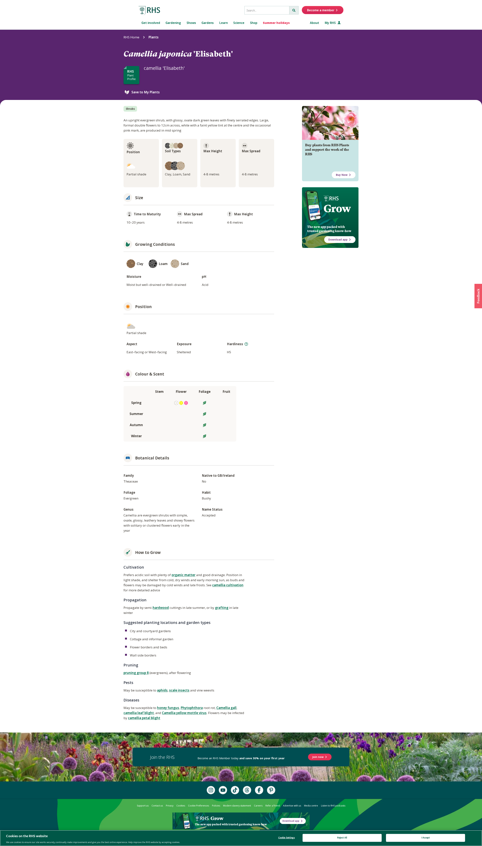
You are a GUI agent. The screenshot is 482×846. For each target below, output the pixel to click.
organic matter (183, 575)
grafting (221, 607)
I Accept (425, 837)
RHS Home (131, 37)
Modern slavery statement (237, 805)
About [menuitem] (314, 23)
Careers (258, 805)
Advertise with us (292, 805)
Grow (337, 209)
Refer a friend (272, 805)
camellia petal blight (144, 718)
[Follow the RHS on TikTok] (235, 790)
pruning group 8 (136, 673)
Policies (216, 805)
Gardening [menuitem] (173, 23)
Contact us (157, 805)
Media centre (311, 805)
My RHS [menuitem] (330, 23)
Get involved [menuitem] (150, 23)
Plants (153, 37)
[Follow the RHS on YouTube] (223, 790)
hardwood (161, 607)
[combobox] (267, 10)
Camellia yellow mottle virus (184, 713)
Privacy (169, 805)
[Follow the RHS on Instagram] (211, 790)
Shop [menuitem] (253, 23)
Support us (143, 805)
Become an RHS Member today (241, 758)
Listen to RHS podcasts (333, 805)
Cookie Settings (286, 837)
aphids (162, 690)
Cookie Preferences (198, 805)
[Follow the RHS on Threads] (247, 790)
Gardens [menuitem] (207, 23)
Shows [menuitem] (191, 23)
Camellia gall (226, 708)
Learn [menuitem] (223, 23)
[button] (478, 296)
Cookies (180, 805)
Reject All (342, 837)
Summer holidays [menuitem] (276, 23)
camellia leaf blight (139, 713)
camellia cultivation (227, 585)
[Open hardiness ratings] (246, 344)
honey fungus (168, 708)
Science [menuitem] (238, 23)
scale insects (179, 690)
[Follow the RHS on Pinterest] (271, 790)
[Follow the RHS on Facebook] (259, 790)
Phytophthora (192, 708)
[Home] (149, 10)
